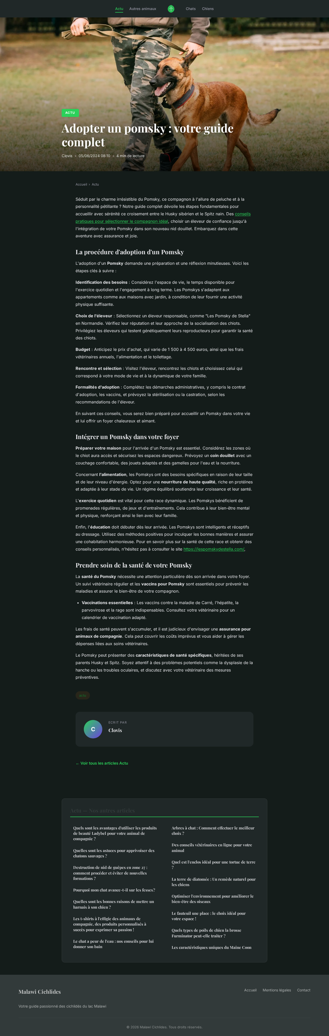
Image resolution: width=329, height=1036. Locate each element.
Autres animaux (142, 8)
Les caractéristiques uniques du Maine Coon (211, 947)
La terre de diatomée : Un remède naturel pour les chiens (214, 882)
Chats (191, 8)
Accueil (81, 184)
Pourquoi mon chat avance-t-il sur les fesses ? (114, 889)
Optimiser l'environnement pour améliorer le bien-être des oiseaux (213, 898)
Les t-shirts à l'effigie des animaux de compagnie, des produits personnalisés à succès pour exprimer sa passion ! (109, 924)
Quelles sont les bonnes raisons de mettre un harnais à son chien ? (113, 904)
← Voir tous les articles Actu (102, 763)
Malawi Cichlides (40, 991)
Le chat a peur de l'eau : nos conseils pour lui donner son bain (113, 944)
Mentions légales (277, 990)
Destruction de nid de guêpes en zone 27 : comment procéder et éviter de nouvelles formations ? (110, 873)
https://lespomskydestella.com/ (214, 549)
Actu (119, 8)
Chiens (208, 8)
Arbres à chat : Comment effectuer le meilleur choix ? (213, 830)
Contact (303, 990)
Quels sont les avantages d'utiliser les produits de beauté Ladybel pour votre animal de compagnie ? (115, 833)
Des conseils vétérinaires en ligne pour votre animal (212, 847)
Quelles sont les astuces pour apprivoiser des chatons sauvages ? (113, 853)
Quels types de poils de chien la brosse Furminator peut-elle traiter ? (206, 933)
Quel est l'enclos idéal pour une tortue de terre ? (213, 864)
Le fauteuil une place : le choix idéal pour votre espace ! (209, 916)
